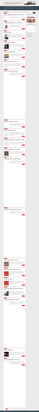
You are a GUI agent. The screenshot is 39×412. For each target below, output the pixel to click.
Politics (11, 43)
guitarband (26, 6)
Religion (10, 210)
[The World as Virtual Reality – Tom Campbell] (6, 153)
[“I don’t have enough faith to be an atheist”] (6, 384)
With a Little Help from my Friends (10, 130)
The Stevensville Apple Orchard (30, 33)
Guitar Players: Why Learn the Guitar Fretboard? (12, 158)
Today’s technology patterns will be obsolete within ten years (13, 289)
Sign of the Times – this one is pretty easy (11, 71)
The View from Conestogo (6, 411)
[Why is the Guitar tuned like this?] (6, 56)
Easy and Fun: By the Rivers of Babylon (11, 121)
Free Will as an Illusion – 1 (8, 279)
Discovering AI (15, 6)
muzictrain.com (33, 14)
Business (5, 6)
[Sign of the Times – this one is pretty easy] (6, 95)
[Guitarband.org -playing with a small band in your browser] (6, 144)
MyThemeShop (30, 411)
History (32, 6)
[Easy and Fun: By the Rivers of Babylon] (6, 124)
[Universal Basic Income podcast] (6, 46)
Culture (11, 6)
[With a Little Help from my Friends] (6, 134)
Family (21, 6)
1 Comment (11, 300)
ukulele (5, 9)
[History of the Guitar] (6, 36)
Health (29, 6)
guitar (23, 6)
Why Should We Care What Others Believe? (11, 299)
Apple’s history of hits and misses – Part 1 (11, 259)
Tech (12, 43)
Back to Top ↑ (34, 411)
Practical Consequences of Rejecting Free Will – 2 (12, 269)
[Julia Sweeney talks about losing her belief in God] (6, 234)
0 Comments (10, 15)
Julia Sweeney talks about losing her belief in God (12, 209)
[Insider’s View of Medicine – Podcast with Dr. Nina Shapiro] (6, 18)
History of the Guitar (7, 32)
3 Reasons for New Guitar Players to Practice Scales (13, 22)
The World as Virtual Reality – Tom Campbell (12, 149)
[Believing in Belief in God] (6, 354)
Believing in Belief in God (8, 350)
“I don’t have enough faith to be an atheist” (12, 359)
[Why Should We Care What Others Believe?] (6, 324)
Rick (5, 15)
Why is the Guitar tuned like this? (10, 51)
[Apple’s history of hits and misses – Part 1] (6, 264)
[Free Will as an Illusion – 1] (6, 283)
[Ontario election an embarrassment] (6, 65)
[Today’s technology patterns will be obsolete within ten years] (6, 293)
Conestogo (8, 6)
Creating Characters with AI (29, 36)
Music (9, 23)
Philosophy (8, 210)
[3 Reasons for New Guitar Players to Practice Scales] (6, 27)
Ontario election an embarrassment (10, 61)
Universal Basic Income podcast (9, 42)
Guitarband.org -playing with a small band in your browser (14, 139)
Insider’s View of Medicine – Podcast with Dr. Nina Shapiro (14, 14)
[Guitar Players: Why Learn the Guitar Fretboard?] (6, 183)
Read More (23, 19)
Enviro (18, 6)
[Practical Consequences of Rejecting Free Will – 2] (6, 273)
